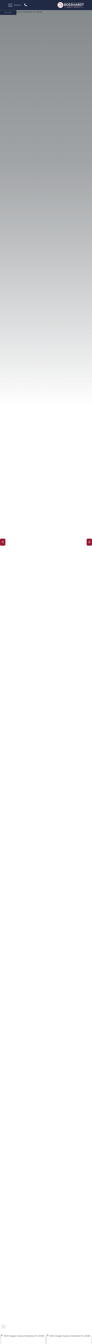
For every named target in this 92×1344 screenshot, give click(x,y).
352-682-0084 (26, 5)
